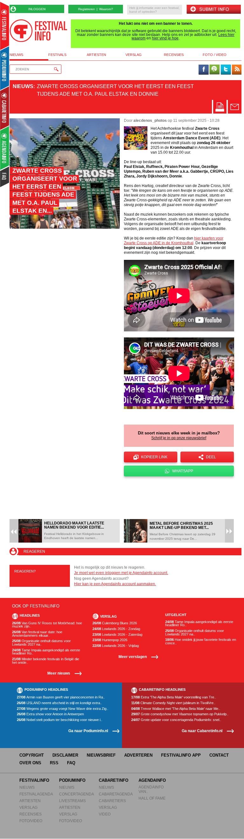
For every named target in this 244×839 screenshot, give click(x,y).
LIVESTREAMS (72, 801)
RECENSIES (30, 814)
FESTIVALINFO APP (181, 755)
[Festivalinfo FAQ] (5, 177)
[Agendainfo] (5, 148)
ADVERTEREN (138, 755)
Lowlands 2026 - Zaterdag (117, 634)
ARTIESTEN (30, 801)
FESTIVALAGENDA (36, 794)
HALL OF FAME (152, 798)
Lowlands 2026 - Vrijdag (115, 646)
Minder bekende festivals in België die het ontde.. (45, 660)
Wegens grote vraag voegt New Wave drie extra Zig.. (62, 709)
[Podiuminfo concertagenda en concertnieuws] (5, 68)
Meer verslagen (133, 657)
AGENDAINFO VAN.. (151, 789)
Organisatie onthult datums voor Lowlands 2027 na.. (41, 642)
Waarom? (106, 9)
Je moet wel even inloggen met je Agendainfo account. (121, 573)
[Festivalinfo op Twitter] (225, 70)
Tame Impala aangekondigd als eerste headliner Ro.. (46, 651)
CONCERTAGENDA (76, 794)
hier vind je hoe (165, 38)
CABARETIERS (112, 801)
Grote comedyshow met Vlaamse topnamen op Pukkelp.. (179, 714)
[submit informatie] (213, 10)
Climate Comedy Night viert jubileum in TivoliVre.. (173, 703)
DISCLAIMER (65, 755)
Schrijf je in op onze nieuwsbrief (178, 438)
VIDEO (105, 814)
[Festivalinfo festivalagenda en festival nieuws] (4, 26)
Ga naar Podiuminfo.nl (88, 731)
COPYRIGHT (31, 755)
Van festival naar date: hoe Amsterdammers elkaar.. (37, 633)
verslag (133, 55)
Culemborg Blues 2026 (114, 623)
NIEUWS (27, 787)
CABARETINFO (113, 780)
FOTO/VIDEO (30, 821)
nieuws (16, 55)
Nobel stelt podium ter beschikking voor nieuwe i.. (59, 720)
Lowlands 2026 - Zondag (116, 629)
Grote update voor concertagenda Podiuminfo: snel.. (176, 720)
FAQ (71, 762)
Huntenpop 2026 (109, 640)
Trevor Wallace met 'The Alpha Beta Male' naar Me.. (175, 709)
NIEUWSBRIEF (101, 755)
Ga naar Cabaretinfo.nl (202, 731)
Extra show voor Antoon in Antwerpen (50, 714)
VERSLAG (28, 807)
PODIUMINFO (72, 780)
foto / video (215, 55)
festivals (57, 55)
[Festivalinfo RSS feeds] (236, 70)
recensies (174, 55)
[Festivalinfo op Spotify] (214, 70)
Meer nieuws (58, 673)
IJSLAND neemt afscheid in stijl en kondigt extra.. (59, 703)
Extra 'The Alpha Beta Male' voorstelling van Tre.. (173, 697)
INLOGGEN (36, 9)
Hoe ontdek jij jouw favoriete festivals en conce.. (200, 641)
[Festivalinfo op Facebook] (203, 70)
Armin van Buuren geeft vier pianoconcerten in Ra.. (61, 697)
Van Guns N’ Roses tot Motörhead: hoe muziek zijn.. (47, 624)
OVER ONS (30, 762)
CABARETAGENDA (116, 794)
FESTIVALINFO (34, 780)
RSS (54, 762)
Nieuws (23, 86)
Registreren (86, 9)
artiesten (96, 55)
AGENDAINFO (152, 780)
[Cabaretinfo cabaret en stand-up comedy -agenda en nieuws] (4, 108)
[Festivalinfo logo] (38, 30)
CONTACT (219, 755)
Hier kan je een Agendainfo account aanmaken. (115, 584)
